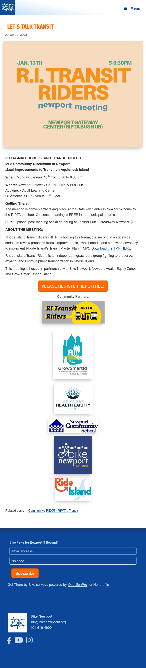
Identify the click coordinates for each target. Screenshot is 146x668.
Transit (73, 510)
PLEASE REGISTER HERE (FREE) (73, 286)
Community (36, 510)
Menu (135, 8)
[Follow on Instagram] (29, 642)
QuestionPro (77, 584)
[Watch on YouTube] (18, 642)
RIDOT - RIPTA (56, 510)
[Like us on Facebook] (9, 642)
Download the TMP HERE (111, 248)
